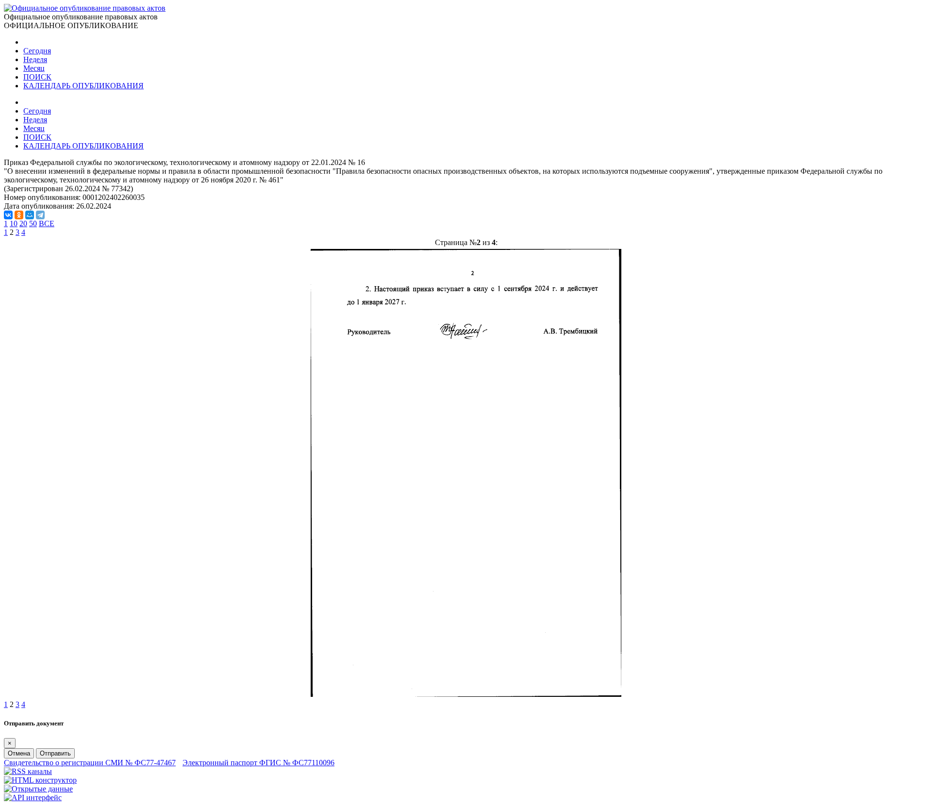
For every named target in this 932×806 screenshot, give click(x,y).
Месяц (34, 68)
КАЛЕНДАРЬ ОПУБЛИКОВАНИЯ (83, 86)
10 (13, 223)
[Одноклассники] (19, 215)
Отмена (19, 753)
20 (23, 223)
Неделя (35, 59)
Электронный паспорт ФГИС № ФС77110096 (258, 762)
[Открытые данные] (38, 789)
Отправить (55, 753)
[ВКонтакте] (8, 215)
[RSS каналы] (28, 771)
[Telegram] (40, 215)
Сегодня (37, 51)
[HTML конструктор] (40, 780)
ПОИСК (37, 77)
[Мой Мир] (29, 215)
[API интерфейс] (33, 797)
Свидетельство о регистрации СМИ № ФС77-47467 (90, 762)
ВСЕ (46, 223)
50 (33, 223)
